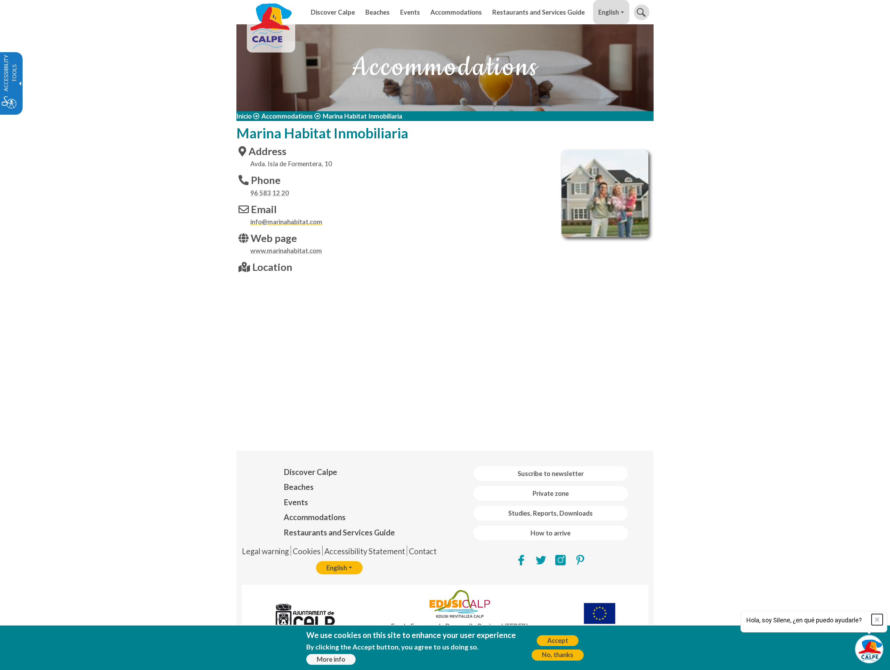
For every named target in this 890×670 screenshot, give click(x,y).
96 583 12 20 (269, 193)
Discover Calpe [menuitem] (333, 12)
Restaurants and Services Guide (339, 532)
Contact (423, 551)
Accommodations (287, 116)
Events (296, 502)
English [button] (608, 12)
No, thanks (557, 655)
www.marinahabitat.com (286, 251)
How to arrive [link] (551, 533)
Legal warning (265, 551)
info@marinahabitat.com (286, 222)
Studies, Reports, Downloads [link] (550, 513)
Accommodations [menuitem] (456, 12)
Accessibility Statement (364, 551)
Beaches (299, 487)
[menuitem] (339, 472)
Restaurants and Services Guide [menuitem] (538, 12)
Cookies (307, 551)
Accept (557, 640)
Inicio (244, 116)
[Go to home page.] (271, 12)
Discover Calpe (310, 472)
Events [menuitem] (410, 12)
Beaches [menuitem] (377, 12)
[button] (641, 12)
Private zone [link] (551, 493)
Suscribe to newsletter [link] (551, 473)
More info (331, 659)
